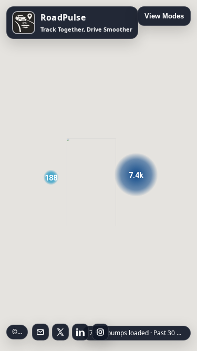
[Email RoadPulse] (40, 332)
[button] (136, 174)
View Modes (164, 16)
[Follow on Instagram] (100, 332)
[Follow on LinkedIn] (80, 332)
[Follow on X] (60, 332)
